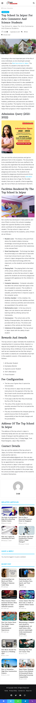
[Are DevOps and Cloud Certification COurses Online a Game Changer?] (27, 530)
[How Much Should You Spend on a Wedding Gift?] (9, 643)
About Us (28, 690)
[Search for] (34, 4)
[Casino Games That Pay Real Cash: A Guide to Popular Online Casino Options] (27, 594)
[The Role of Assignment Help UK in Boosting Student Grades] (9, 511)
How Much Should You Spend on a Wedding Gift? (8, 651)
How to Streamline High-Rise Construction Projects (9, 671)
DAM (5, 32)
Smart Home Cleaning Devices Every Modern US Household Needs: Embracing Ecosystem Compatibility (26, 673)
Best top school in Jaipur (20, 63)
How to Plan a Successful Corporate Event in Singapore (25, 519)
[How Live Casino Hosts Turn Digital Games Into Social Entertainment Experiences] (9, 616)
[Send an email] (7, 32)
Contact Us (21, 690)
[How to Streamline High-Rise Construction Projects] (9, 663)
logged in (11, 557)
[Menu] (2, 4)
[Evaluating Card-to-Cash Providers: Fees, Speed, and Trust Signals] (27, 573)
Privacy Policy (13, 690)
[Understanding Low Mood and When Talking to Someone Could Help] (9, 573)
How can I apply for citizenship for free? (8, 537)
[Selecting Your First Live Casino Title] (27, 643)
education (29, 176)
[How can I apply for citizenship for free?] (9, 530)
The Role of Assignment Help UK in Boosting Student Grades (9, 519)
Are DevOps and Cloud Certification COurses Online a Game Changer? (26, 539)
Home (4, 8)
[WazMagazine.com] (12, 2)
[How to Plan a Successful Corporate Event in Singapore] (27, 511)
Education (10, 8)
